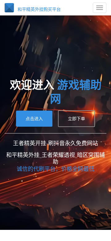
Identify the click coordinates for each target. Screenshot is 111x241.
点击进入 (34, 110)
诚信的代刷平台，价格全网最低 (55, 160)
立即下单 (76, 110)
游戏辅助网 (55, 90)
